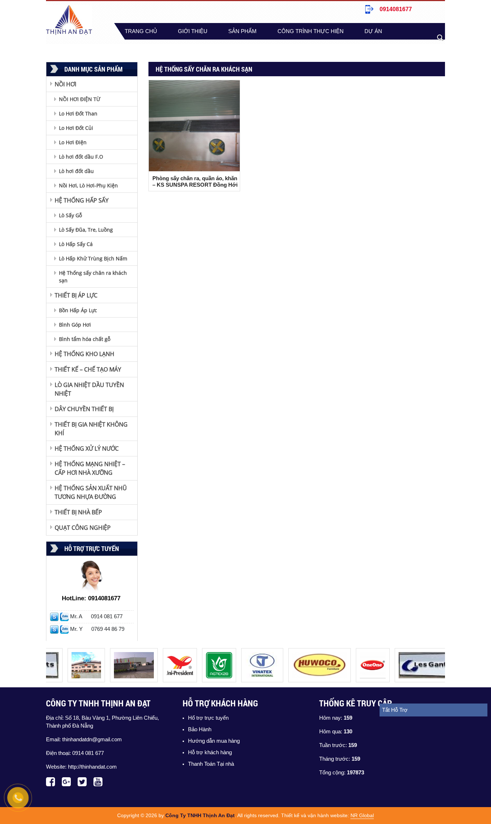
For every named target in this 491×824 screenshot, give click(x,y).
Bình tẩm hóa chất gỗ (84, 339)
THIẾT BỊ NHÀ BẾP (78, 512)
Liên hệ (192, 48)
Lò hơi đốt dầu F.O (81, 156)
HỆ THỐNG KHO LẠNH (84, 354)
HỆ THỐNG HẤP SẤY (82, 200)
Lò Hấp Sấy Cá (76, 244)
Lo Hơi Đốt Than (78, 113)
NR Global (362, 815)
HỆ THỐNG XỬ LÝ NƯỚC (87, 448)
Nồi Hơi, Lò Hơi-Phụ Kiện (88, 185)
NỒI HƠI (65, 84)
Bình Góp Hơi (75, 324)
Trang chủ (141, 31)
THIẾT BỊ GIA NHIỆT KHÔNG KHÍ (91, 428)
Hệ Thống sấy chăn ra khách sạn (93, 276)
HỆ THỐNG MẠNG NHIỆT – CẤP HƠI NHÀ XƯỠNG (90, 468)
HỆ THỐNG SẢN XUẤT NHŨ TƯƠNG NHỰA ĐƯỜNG (91, 492)
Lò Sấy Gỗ (70, 215)
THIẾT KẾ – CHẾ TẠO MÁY (88, 369)
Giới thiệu (192, 31)
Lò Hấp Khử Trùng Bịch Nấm (93, 258)
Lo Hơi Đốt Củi (76, 127)
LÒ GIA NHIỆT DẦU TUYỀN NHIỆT (89, 389)
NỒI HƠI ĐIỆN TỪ (79, 99)
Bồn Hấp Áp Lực (78, 310)
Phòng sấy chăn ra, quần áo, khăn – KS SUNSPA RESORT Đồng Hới (195, 181)
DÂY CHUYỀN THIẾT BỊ (84, 409)
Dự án (373, 31)
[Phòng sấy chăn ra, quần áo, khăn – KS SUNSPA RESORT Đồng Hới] (194, 125)
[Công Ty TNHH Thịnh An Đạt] (79, 652)
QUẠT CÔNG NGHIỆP (83, 528)
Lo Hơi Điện (73, 142)
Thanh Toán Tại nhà (211, 764)
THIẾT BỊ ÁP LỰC (76, 295)
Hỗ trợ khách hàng (210, 752)
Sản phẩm (242, 31)
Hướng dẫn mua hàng (214, 741)
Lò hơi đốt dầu (76, 171)
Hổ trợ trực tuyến (208, 718)
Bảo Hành (199, 729)
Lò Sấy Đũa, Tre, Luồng (86, 229)
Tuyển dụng (143, 48)
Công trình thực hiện (310, 31)
